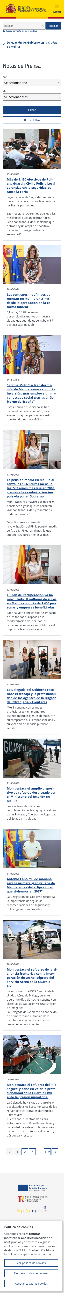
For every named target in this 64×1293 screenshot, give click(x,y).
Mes (5, 91)
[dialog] (31, 1256)
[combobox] (32, 82)
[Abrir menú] (57, 8)
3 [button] (32, 1151)
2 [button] (25, 1151)
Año (5, 77)
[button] (55, 1151)
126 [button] (47, 1151)
